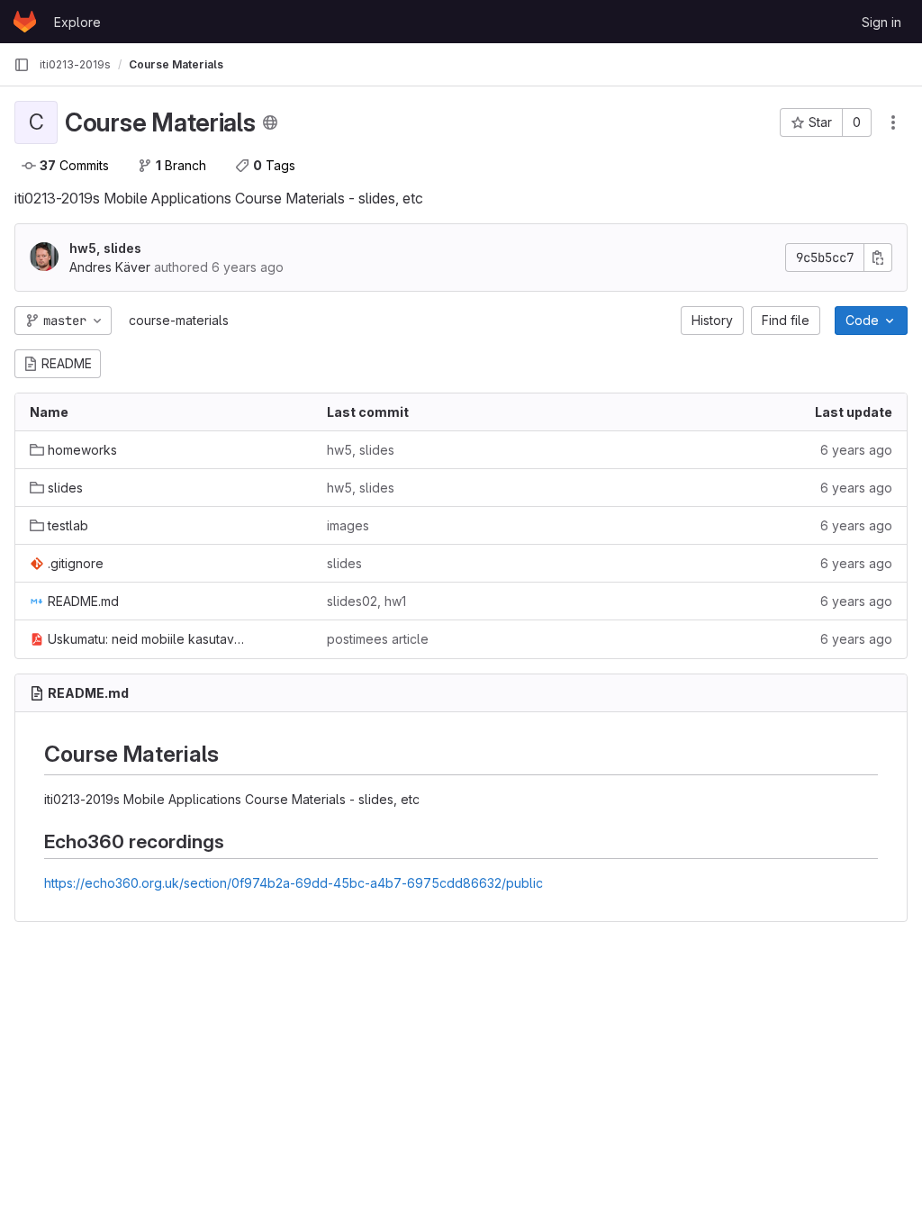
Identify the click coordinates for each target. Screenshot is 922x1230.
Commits (74, 165)
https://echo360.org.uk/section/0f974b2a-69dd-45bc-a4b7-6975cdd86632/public (293, 883)
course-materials (179, 320)
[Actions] (893, 122)
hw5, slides (105, 248)
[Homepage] (25, 21)
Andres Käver (109, 267)
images (348, 525)
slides (344, 563)
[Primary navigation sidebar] (21, 64)
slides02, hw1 (366, 601)
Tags (274, 165)
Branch (181, 165)
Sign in (881, 22)
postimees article (378, 639)
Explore (77, 22)
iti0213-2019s (75, 64)
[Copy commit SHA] (877, 257)
